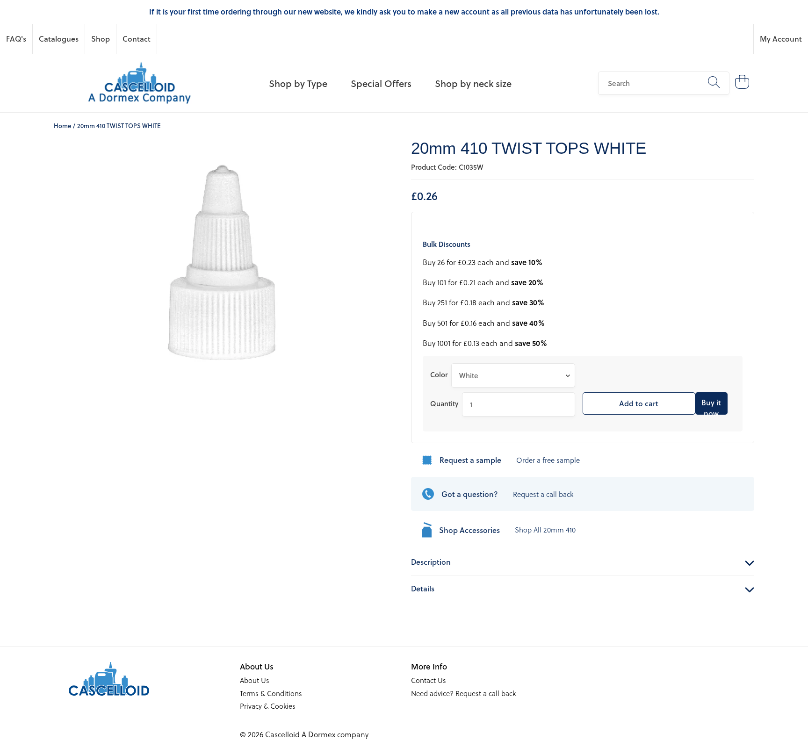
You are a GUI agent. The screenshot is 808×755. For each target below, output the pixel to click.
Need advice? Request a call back (463, 693)
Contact (137, 38)
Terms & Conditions (271, 693)
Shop (100, 38)
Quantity (444, 403)
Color (438, 374)
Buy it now (711, 406)
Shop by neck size (473, 83)
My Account (781, 38)
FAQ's (16, 38)
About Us (254, 680)
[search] (663, 83)
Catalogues (59, 38)
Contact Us (428, 680)
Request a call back (543, 494)
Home (62, 125)
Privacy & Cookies (268, 706)
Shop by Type (298, 83)
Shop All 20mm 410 (545, 530)
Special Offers (381, 83)
